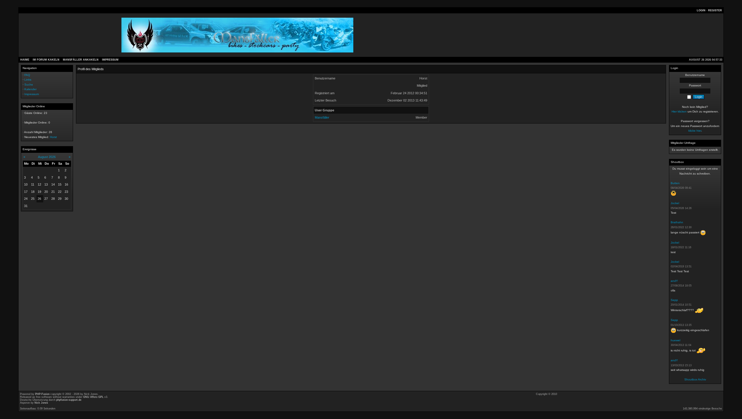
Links (27, 79)
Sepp (674, 300)
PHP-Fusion (42, 394)
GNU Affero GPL (93, 397)
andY (674, 280)
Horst (53, 137)
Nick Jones (41, 402)
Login (701, 10)
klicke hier (694, 130)
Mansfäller (322, 117)
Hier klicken (679, 111)
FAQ (27, 75)
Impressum (31, 94)
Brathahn (677, 222)
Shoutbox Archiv (695, 379)
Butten (675, 183)
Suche (28, 84)
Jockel (675, 203)
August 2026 (47, 157)
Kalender (30, 89)
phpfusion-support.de (68, 399)
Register (715, 10)
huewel (675, 340)
